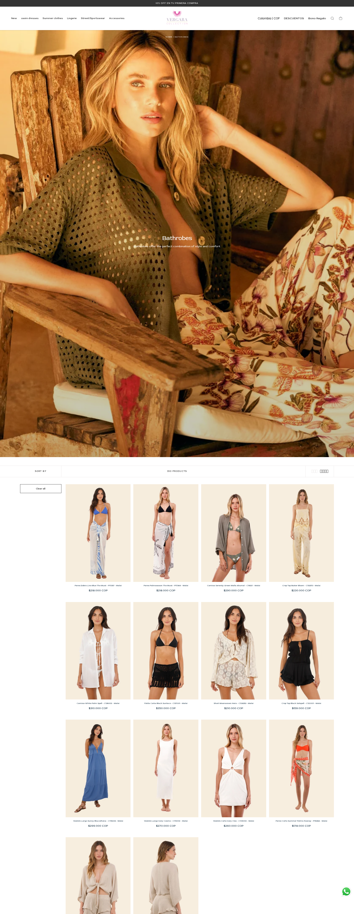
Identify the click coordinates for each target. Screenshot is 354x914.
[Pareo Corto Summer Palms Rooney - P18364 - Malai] (301, 768)
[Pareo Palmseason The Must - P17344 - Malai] (165, 533)
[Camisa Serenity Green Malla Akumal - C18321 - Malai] (233, 533)
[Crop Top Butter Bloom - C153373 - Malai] (301, 533)
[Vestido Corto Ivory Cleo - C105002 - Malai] (233, 768)
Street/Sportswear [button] (93, 18)
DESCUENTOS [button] (294, 18)
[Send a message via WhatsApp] (346, 891)
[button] (269, 19)
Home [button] (169, 37)
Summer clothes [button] (53, 18)
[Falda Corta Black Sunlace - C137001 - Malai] (165, 651)
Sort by (40, 471)
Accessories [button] (116, 18)
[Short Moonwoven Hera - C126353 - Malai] (233, 651)
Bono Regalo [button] (317, 18)
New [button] (14, 18)
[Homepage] (177, 18)
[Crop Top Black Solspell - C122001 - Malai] (301, 651)
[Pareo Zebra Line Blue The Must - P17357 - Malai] (98, 533)
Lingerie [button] (72, 18)
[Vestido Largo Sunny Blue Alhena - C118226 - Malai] (98, 768)
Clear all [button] (40, 488)
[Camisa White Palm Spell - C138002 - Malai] (98, 651)
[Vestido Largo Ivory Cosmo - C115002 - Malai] (165, 768)
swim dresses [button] (30, 18)
